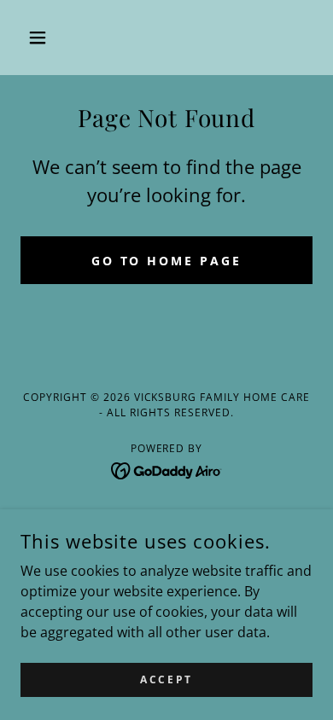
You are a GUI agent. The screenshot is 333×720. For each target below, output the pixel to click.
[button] (42, 37)
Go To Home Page (166, 261)
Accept (166, 679)
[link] (167, 469)
